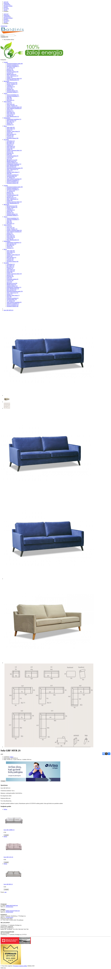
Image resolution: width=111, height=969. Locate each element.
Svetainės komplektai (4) (12, 65)
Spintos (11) (9, 130)
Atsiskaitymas (4, 26)
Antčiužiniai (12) (11, 141)
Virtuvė (5, 93)
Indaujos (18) (10, 69)
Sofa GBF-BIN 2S (8, 884)
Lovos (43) (9, 103)
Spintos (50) (9, 123)
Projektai (6, 7)
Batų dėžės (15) (10, 122)
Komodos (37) (10, 111)
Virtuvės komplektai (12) (12, 94)
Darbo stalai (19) (11, 147)
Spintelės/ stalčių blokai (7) (13, 172)
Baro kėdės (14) (10, 142)
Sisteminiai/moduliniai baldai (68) (15, 63)
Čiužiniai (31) (10, 85)
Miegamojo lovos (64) (12, 82)
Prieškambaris (7, 117)
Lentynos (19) (10, 136)
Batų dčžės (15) (10, 143)
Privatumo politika (8, 6)
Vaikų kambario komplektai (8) (14, 108)
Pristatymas (6, 3)
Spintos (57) (9, 170)
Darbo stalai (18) (11, 112)
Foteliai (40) (9, 77)
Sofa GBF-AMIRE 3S (9, 829)
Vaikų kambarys (7, 101)
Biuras (5, 126)
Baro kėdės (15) (10, 100)
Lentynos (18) (10, 73)
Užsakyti (3, 781)
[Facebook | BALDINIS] (7, 967)
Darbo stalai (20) (11, 127)
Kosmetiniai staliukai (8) (12, 155)
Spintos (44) (9, 88)
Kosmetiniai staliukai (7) (12, 92)
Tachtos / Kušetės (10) (12, 84)
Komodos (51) (10, 124)
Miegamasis (6, 81)
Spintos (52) (9, 109)
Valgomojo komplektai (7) (13, 66)
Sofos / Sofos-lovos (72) (12, 75)
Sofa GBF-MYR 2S (8, 310)
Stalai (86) (9, 97)
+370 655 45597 (9, 912)
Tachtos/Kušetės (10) (12, 176)
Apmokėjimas (7, 4)
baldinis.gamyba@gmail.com (13, 910)
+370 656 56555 (9, 906)
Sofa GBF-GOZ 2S (8, 857)
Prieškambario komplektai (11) (14, 119)
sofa (5, 892)
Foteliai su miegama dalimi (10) (14, 78)
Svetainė (6, 62)
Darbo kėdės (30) (11, 113)
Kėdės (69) (9, 98)
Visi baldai (6, 139)
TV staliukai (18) (11, 67)
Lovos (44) (9, 158)
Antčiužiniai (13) (11, 86)
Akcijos (5, 10)
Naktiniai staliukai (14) (12, 90)
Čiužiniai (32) (10, 145)
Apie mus (6, 1)
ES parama (6, 8)
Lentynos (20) (10, 157)
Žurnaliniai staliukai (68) (12, 71)
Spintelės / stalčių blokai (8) (13, 131)
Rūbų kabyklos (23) (11, 120)
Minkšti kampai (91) (11, 74)
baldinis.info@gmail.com (12, 905)
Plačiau (5, 809)
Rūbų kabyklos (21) (11, 134)
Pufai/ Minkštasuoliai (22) (13, 79)
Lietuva (11, 756)
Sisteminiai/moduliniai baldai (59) (15, 168)
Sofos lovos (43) (10, 104)
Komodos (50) (10, 70)
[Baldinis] (13, 33)
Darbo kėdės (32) (11, 128)
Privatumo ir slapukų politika (20, 966)
